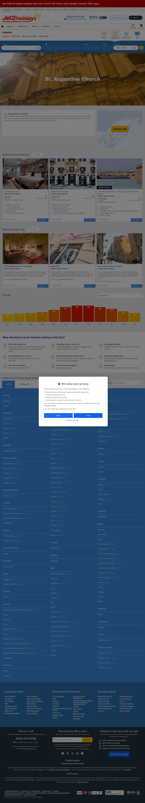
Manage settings (72, 420)
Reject (58, 415)
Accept (88, 415)
